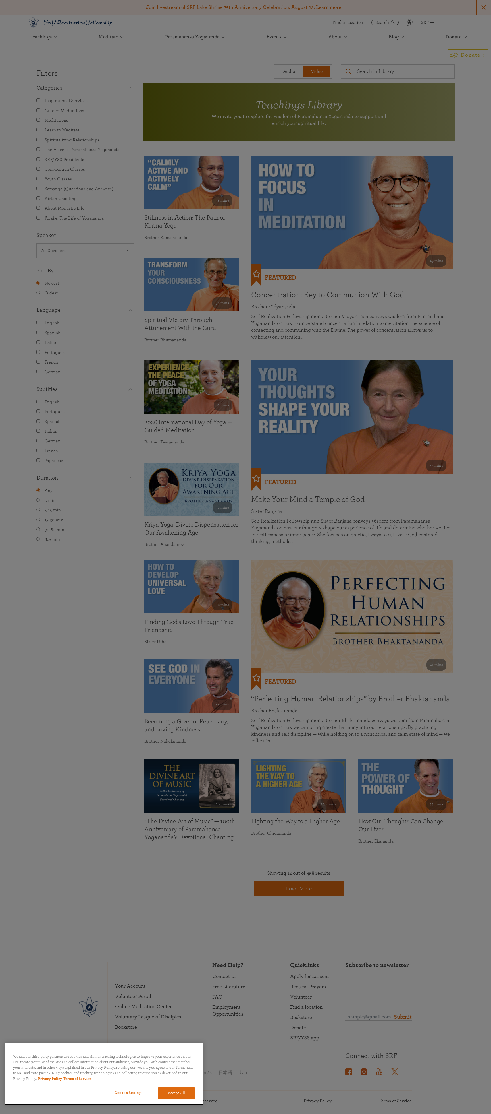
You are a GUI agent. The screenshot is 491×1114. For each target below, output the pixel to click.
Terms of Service (77, 1079)
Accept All (176, 1093)
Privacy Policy (50, 1079)
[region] (104, 1074)
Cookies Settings (128, 1093)
